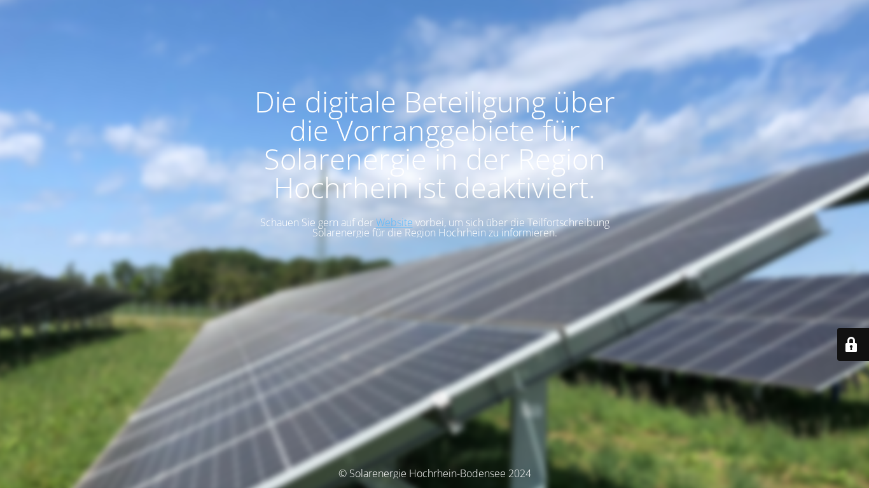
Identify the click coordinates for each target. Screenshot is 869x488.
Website (394, 222)
